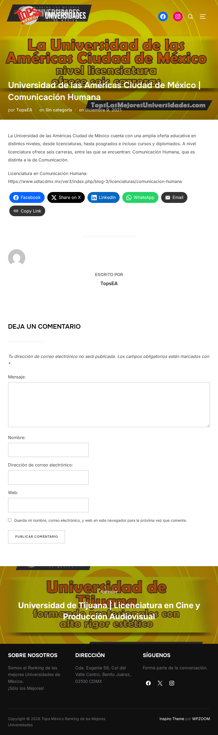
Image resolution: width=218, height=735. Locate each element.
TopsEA (24, 109)
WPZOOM (201, 718)
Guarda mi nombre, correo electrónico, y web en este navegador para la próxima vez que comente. (100, 520)
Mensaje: (17, 376)
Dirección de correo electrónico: (40, 464)
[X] (160, 683)
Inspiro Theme (172, 718)
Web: (13, 492)
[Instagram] (172, 683)
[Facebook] (148, 683)
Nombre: (17, 437)
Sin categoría (58, 109)
